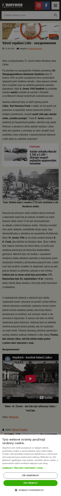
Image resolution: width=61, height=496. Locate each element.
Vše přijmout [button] (30, 483)
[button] (30, 468)
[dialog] (30, 465)
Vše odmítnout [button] (30, 475)
